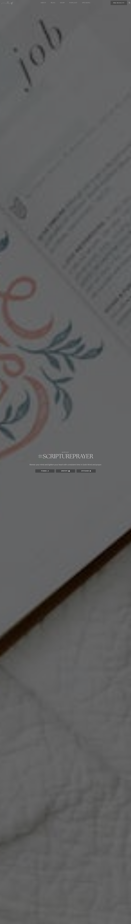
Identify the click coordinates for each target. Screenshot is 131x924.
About (43, 2)
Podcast (73, 2)
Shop (62, 2)
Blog (53, 2)
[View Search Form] (129, 2)
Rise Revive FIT (118, 3)
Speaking (86, 2)
